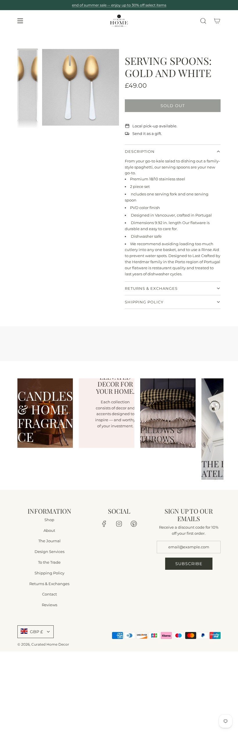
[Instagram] (119, 524)
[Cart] (217, 21)
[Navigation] (20, 21)
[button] (46, 88)
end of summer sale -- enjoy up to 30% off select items (119, 5)
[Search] (203, 21)
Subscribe (188, 563)
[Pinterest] (134, 524)
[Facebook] (104, 524)
